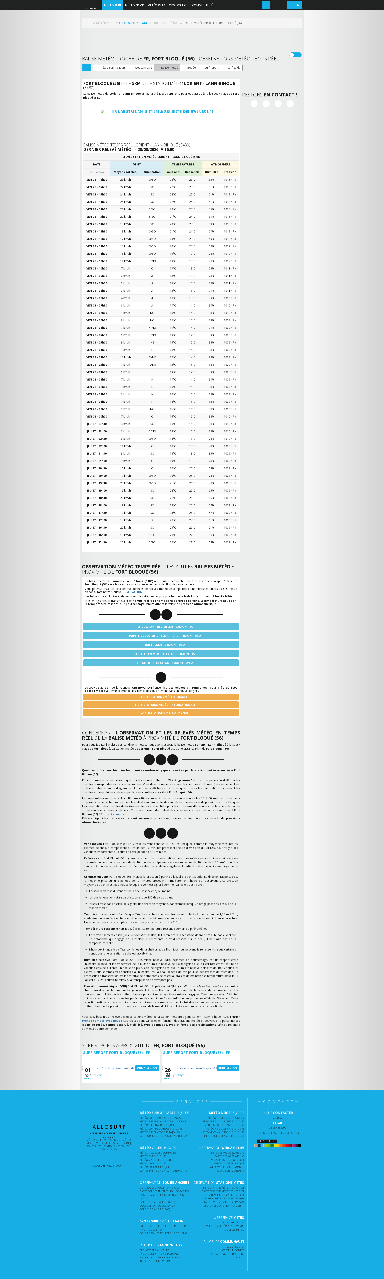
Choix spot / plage (133, 23)
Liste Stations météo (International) (164, 705)
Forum (240, 1257)
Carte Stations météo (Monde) (164, 712)
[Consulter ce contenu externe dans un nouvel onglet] (93, 1157)
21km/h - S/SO (165, 645)
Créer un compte (233, 1250)
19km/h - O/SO (165, 663)
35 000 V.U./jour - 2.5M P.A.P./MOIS (160, 1254)
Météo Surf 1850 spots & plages (160, 1118)
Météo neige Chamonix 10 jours (224, 1136)
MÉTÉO (112, 5)
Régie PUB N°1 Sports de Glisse (159, 1257)
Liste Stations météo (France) (164, 697)
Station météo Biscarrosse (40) (224, 1198)
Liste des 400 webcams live (227, 1152)
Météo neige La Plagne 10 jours (224, 1125)
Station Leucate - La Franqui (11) (223, 1205)
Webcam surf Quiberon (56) (227, 1167)
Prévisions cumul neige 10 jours (223, 1121)
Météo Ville (103, 1143)
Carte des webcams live (229, 1156)
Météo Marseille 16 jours (156, 1160)
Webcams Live (108, 1149)
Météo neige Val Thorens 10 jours (222, 1132)
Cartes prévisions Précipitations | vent (165, 1170)
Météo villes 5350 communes (158, 1152)
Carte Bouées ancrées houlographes (164, 1191)
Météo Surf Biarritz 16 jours (158, 1125)
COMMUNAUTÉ (202, 5)
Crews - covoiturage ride (227, 1254)
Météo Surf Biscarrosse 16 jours (161, 1128)
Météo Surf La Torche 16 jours (160, 1132)
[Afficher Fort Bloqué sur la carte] (86, 67)
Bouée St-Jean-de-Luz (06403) (157, 1205)
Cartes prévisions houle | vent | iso (163, 1136)
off (298, 54)
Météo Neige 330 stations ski (226, 1118)
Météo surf (94, 1140)
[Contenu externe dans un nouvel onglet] (254, 103)
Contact (278, 1117)
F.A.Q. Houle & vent (152, 1229)
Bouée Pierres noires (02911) (158, 1202)
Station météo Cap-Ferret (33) (225, 1195)
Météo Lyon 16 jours (153, 1163)
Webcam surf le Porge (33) (227, 1160)
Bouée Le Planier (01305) (155, 1209)
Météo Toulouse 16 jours (156, 1167)
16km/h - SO (164, 654)
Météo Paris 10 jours (153, 1156)
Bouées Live (93, 1146)
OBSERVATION (179, 5)
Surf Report (121, 1143)
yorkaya (178, 1075)
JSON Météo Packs (233, 1222)
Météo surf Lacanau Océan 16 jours (163, 1121)
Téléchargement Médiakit (156, 1261)
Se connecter (235, 1246)
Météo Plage (112, 1140)
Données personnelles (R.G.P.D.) (278, 1133)
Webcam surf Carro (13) (229, 1170)
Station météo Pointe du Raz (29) (223, 1202)
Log (294, 5)
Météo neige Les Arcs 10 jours (225, 1128)
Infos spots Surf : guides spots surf (163, 1226)
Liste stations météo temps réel (223, 1187)
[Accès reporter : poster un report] (266, 5)
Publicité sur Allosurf (154, 1250)
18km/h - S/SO (165, 636)
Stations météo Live (116, 1146)
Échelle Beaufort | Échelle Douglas (163, 1233)
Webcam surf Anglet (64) (229, 1163)
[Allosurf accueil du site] (89, 23)
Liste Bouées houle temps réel (159, 1187)
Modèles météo (234, 1229)
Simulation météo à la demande (224, 1226)
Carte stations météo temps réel (223, 1191)
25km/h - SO (165, 627)
